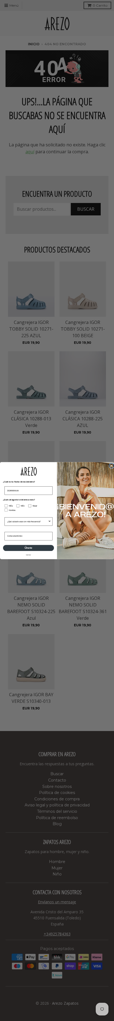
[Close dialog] (111, 465)
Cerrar (28, 555)
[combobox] (27, 521)
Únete (28, 547)
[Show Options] (49, 521)
